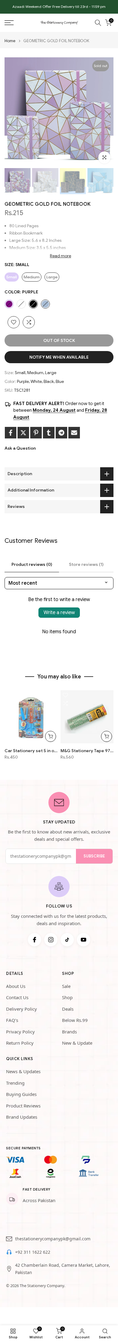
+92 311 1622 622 (32, 1252)
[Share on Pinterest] (36, 433)
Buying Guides (21, 1094)
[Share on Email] (74, 433)
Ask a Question (20, 448)
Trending (15, 1083)
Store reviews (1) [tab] (86, 564)
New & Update (77, 1043)
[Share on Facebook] (11, 433)
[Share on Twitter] (23, 433)
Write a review (59, 613)
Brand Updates (21, 1117)
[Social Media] (34, 939)
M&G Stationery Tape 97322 (87, 750)
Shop (67, 997)
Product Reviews (23, 1106)
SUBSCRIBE (94, 856)
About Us (15, 986)
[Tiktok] (67, 939)
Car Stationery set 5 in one (31, 750)
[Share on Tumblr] (49, 433)
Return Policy (20, 1043)
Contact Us (17, 997)
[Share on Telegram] (61, 433)
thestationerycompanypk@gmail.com (52, 1239)
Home (10, 41)
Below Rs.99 (75, 1020)
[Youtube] (83, 939)
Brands (69, 1032)
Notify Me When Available (59, 357)
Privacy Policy (20, 1032)
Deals (68, 1009)
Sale (66, 986)
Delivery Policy (21, 1009)
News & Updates (23, 1071)
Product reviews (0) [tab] (31, 564)
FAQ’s (12, 1020)
